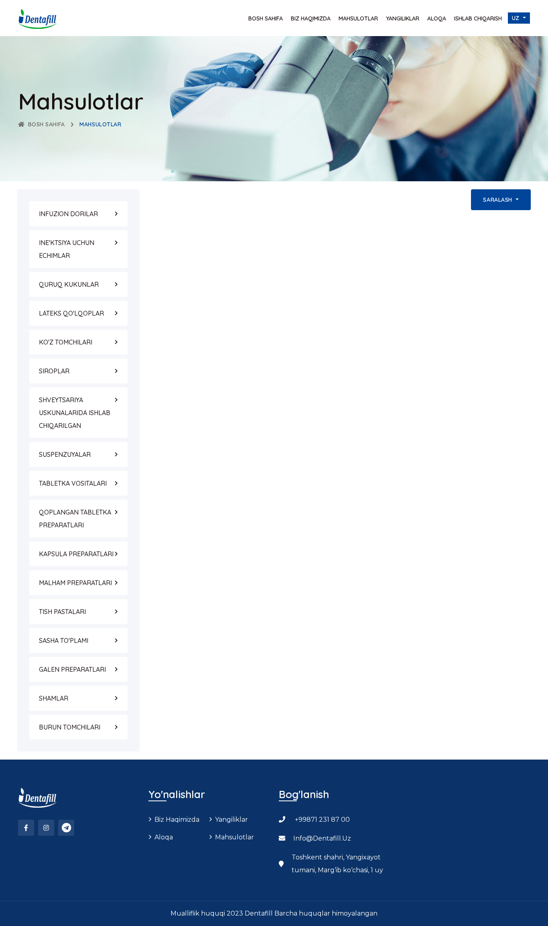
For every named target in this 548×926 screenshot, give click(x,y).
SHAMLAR (53, 698)
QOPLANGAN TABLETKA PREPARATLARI (75, 518)
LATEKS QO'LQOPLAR (71, 313)
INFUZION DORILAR (68, 214)
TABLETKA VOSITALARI (73, 483)
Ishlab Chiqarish (478, 18)
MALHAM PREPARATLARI (75, 583)
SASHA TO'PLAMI (63, 640)
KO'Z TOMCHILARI (65, 342)
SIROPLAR (54, 371)
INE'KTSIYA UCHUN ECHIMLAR (66, 249)
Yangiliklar (402, 18)
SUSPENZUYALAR (65, 454)
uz (517, 18)
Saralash (498, 199)
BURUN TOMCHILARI (69, 727)
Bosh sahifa (265, 18)
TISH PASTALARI (62, 612)
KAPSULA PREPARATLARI (76, 554)
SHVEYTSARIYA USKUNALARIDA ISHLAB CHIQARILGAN (74, 413)
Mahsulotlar (358, 18)
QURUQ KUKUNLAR (69, 284)
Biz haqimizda (311, 18)
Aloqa (436, 18)
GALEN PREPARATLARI (72, 669)
